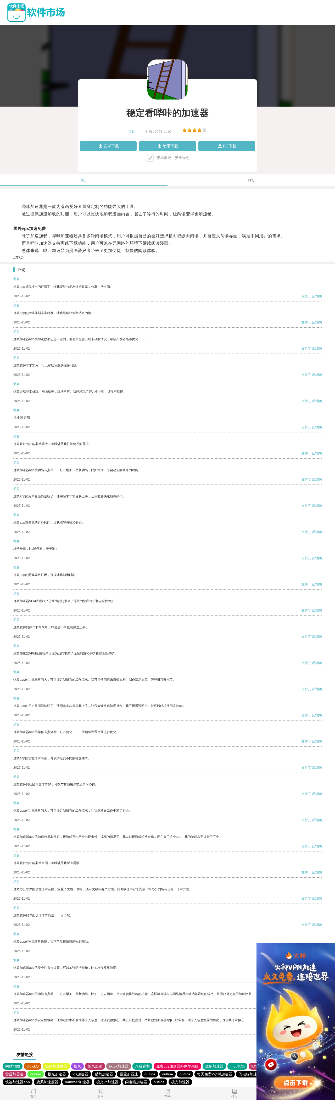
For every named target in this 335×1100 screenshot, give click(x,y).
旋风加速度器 (56, 1066)
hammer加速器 (77, 1082)
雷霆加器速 (14, 1074)
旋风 (77, 1066)
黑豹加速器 (214, 1066)
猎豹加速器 (104, 1074)
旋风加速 (95, 1066)
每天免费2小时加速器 (214, 1074)
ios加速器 (80, 1074)
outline (35, 1074)
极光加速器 (57, 1074)
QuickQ (32, 1066)
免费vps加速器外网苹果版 (177, 1066)
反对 (315, 296)
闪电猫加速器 (250, 1074)
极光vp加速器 (107, 1082)
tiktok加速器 (119, 1066)
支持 (305, 296)
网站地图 (12, 1066)
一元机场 (237, 1066)
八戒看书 (142, 1066)
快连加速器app (17, 1082)
